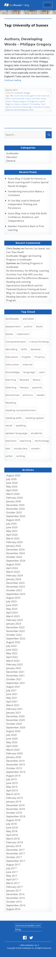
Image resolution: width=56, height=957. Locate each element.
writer (31, 109)
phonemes (12, 395)
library (36, 379)
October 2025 (14, 512)
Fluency (40, 357)
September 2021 (15, 683)
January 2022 (13, 668)
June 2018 (12, 827)
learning (10, 379)
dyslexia (35, 349)
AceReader (12, 153)
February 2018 (14, 842)
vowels (35, 448)
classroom (23, 334)
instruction (12, 364)
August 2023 (13, 597)
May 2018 (11, 831)
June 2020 (12, 738)
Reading (10, 402)
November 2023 (15, 586)
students (36, 433)
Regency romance (13, 104)
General (10, 160)
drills (24, 349)
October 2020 (14, 723)
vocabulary (20, 448)
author (28, 326)
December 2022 (15, 627)
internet (28, 364)
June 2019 (12, 783)
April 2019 (12, 790)
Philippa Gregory (19, 101)
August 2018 (13, 820)
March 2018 (13, 838)
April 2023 (12, 612)
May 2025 (11, 531)
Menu (48, 5)
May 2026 (11, 486)
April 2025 (12, 534)
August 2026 (13, 475)
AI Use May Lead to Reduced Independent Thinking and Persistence (24, 204)
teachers (11, 440)
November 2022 (15, 631)
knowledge (12, 372)
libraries (24, 379)
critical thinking (39, 341)
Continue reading (12, 80)
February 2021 (14, 709)
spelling (21, 425)
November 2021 (15, 675)
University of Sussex (41, 107)
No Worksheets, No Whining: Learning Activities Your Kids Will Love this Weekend (27, 274)
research (25, 104)
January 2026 (13, 501)
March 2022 (13, 660)
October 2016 (14, 901)
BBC (12, 95)
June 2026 (12, 482)
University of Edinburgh (22, 107)
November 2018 (15, 809)
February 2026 (14, 497)
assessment (13, 326)
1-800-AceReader (26, 945)
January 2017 (13, 890)
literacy (24, 387)
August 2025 (13, 519)
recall (8, 425)
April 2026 (12, 490)
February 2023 (14, 620)
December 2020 (15, 716)
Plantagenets (32, 101)
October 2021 (14, 679)
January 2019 (13, 801)
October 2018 (14, 812)
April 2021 (12, 701)
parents (37, 387)
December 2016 (15, 894)
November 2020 (15, 720)
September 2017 (15, 860)
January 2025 (13, 545)
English (26, 357)
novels (8, 101)
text (7, 448)
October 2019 (14, 768)
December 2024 (15, 549)
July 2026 (11, 479)
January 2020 (13, 757)
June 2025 (12, 527)
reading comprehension (20, 410)
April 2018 (12, 835)
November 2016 (15, 898)
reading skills (13, 418)
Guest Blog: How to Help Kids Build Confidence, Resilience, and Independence (27, 217)
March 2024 (13, 571)
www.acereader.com (28, 925)
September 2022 (15, 638)
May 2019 (11, 786)
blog (18, 929)
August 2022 (13, 642)
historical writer (18, 98)
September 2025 (15, 516)
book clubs (19, 95)
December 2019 (15, 760)
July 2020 (11, 734)
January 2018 (13, 846)
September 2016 (15, 905)
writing (20, 456)
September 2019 (15, 772)
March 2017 (13, 883)
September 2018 (15, 816)
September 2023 (15, 594)
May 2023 (11, 608)
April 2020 (12, 746)
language (29, 372)
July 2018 (11, 823)
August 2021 (13, 686)
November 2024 (15, 553)
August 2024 (13, 564)
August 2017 (13, 864)
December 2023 (15, 582)
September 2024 (15, 560)
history (28, 98)
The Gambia (35, 104)
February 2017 (14, 886)
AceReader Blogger (22, 93)
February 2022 (14, 664)
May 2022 (11, 653)
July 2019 (11, 779)
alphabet (28, 318)
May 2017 (11, 875)
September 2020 (15, 727)
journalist (36, 98)
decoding (11, 349)
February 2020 (14, 753)
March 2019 (13, 794)
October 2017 (14, 857)
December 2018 (15, 805)
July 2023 (11, 601)
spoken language (16, 433)
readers (42, 101)
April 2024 (12, 568)
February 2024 (14, 575)
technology (42, 440)
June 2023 (12, 605)
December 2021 (15, 671)
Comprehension (15, 341)
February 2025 (14, 542)
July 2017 (11, 868)
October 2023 (14, 590)
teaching (25, 440)
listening (10, 387)
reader (40, 395)
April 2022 (12, 657)
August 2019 (13, 775)
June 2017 (12, 872)
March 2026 (13, 494)
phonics (28, 395)
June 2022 (12, 649)
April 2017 (12, 879)
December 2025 (15, 505)
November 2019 (15, 764)
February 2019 (14, 797)
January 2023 (13, 623)
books (27, 95)
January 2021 (13, 712)
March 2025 (13, 538)
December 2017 (15, 849)
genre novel (35, 95)
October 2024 (14, 557)
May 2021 (11, 697)
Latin (42, 372)
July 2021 (11, 690)
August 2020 (13, 731)
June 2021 (12, 694)
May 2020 (11, 742)
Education (11, 157)
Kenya (43, 98)
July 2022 (11, 646)
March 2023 (13, 616)
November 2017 (15, 853)
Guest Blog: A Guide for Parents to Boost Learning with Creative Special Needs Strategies (28, 182)
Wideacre (24, 109)
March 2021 (13, 705)
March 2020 (13, 749)
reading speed (34, 418)
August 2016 (13, 909)
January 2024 (13, 579)
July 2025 (11, 523)
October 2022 (14, 634)
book (39, 326)
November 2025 (15, 508)
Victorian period (12, 109)
